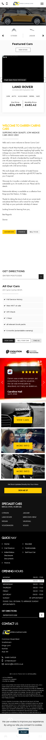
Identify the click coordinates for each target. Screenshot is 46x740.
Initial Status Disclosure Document (9, 556)
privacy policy (32, 674)
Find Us (7, 563)
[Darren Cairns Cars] (23, 3)
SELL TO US (34, 232)
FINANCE (21, 232)
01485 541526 (10, 657)
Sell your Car (30, 552)
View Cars (8, 340)
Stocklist (28, 544)
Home (6, 544)
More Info (23, 446)
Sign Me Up (23, 490)
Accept (24, 732)
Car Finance (9, 548)
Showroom (9, 232)
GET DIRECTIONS (13, 271)
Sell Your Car (23, 340)
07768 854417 (10, 661)
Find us (36, 340)
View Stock (23, 50)
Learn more (23, 728)
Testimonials (30, 548)
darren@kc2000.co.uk (13, 664)
